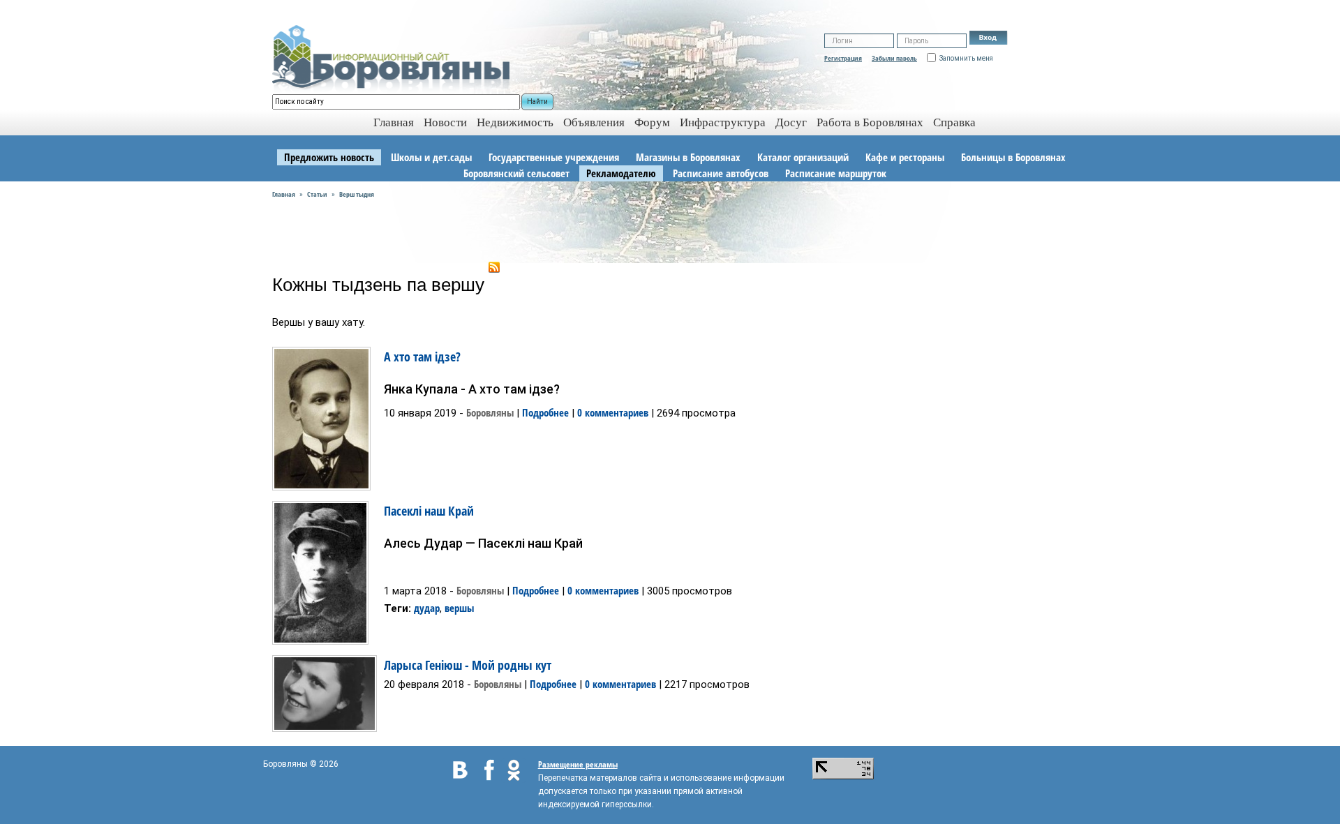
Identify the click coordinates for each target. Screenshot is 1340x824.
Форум (652, 122)
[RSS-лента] (494, 266)
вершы (459, 608)
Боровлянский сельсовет (516, 173)
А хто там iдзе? (422, 356)
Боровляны (490, 412)
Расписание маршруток (835, 173)
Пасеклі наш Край (429, 510)
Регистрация (843, 58)
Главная (283, 194)
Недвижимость (515, 122)
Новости (445, 122)
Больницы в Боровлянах (1013, 157)
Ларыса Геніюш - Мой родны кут (467, 665)
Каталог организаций (803, 157)
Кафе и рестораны (904, 157)
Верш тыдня (356, 194)
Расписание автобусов (720, 173)
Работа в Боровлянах (870, 122)
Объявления (594, 122)
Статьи (317, 194)
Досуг (791, 122)
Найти (537, 101)
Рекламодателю (621, 173)
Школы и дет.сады (431, 157)
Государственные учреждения (554, 157)
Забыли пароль (894, 58)
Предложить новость (329, 157)
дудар (427, 608)
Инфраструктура (723, 122)
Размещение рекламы (578, 764)
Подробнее (545, 412)
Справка (954, 122)
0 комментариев (612, 412)
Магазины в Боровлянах (688, 157)
